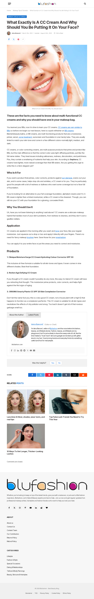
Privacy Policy (44, 593)
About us (10, 523)
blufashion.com (17, 344)
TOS (36, 593)
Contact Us (11, 527)
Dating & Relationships (14, 567)
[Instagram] (15, 350)
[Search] (85, 3)
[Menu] (9, 3)
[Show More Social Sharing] (23, 39)
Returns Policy (12, 538)
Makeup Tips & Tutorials (20, 10)
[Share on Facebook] (9, 39)
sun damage (67, 178)
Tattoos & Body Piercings (16, 571)
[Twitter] (28, 350)
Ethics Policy (67, 593)
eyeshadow (61, 237)
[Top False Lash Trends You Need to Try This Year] (68, 401)
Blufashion (53, 328)
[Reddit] (24, 350)
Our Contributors (13, 534)
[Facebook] (12, 350)
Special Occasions (13, 564)
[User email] (34, 350)
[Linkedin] (18, 350)
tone (57, 231)
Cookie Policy (56, 593)
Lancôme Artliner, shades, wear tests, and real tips (26, 418)
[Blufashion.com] (47, 3)
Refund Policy (12, 541)
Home (9, 10)
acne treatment (25, 137)
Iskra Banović (16, 33)
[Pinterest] (21, 350)
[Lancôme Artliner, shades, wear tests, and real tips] (26, 401)
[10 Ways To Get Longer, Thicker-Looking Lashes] (26, 436)
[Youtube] (31, 350)
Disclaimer (28, 593)
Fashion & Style (12, 560)
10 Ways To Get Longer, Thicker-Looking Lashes (25, 452)
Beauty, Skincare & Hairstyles (17, 575)
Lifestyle (10, 556)
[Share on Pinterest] (18, 39)
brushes (30, 237)
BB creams (69, 130)
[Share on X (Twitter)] (14, 39)
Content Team (12, 530)
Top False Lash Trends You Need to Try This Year (66, 418)
